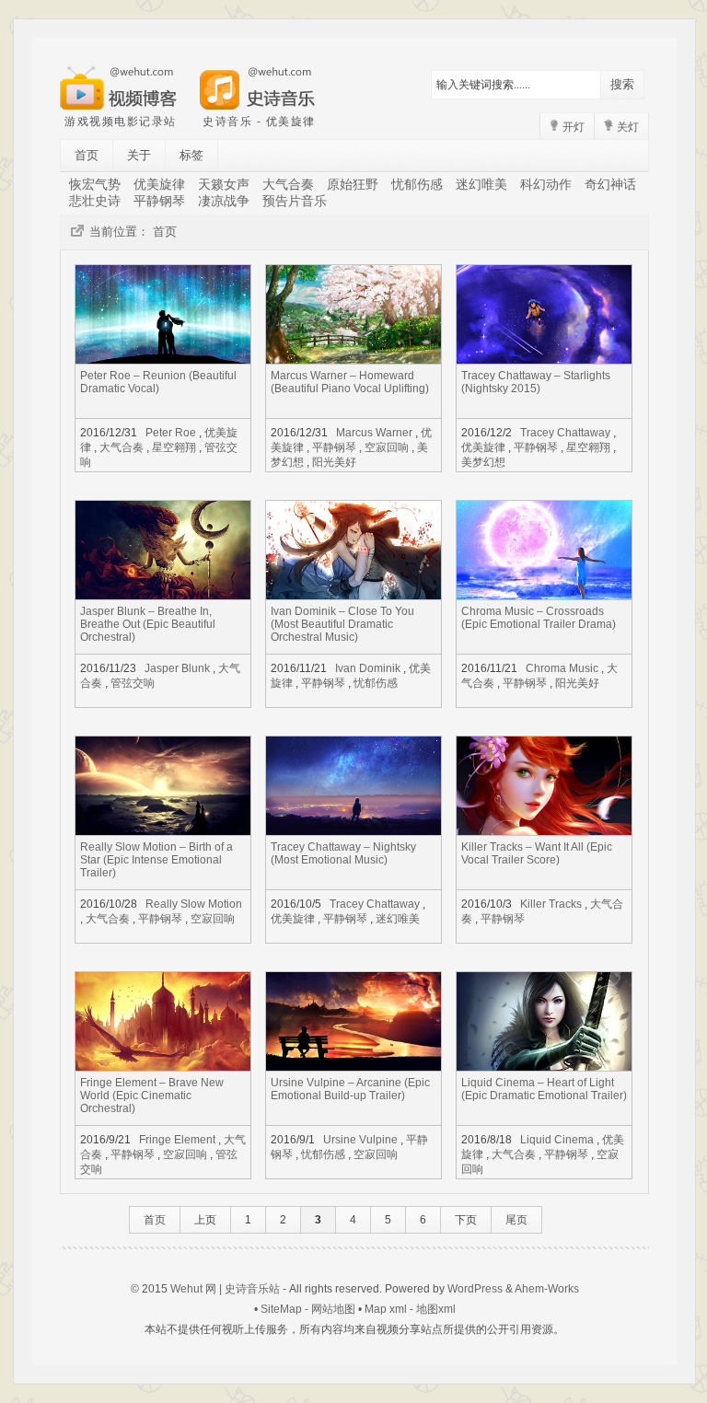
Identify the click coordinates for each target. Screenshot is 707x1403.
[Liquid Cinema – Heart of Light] (544, 1065)
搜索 (622, 84)
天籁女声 (223, 184)
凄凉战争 (223, 200)
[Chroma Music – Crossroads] (544, 594)
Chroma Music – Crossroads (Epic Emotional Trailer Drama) (538, 618)
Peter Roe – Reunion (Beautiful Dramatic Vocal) (158, 382)
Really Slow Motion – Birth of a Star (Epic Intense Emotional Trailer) (156, 860)
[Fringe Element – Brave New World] (162, 1065)
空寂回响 (387, 447)
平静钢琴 (159, 200)
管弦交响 (132, 683)
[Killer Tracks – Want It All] (544, 830)
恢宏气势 (95, 184)
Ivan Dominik (367, 668)
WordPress (475, 1288)
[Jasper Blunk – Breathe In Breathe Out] (162, 594)
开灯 (572, 127)
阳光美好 (334, 462)
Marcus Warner (374, 432)
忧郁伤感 (417, 184)
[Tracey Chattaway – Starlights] (544, 358)
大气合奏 (288, 184)
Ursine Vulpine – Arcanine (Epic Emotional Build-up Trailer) (350, 1089)
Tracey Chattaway (565, 432)
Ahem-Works (547, 1288)
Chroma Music (562, 668)
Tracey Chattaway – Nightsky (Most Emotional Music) (343, 853)
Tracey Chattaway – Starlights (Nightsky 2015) (535, 382)
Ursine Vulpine (360, 1139)
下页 (466, 1219)
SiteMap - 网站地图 (308, 1309)
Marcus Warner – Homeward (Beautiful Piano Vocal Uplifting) (350, 382)
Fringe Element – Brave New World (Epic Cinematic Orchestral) (152, 1095)
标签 (191, 155)
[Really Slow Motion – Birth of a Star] (162, 830)
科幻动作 (546, 184)
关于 (139, 155)
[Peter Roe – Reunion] (162, 358)
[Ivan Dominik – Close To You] (353, 594)
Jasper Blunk (177, 668)
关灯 (626, 127)
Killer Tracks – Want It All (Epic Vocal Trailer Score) (536, 853)
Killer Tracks (551, 904)
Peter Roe (170, 432)
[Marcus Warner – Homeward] (353, 358)
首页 (87, 155)
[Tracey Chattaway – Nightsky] (353, 830)
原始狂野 (352, 184)
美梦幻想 (483, 462)
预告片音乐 (294, 200)
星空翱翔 (174, 447)
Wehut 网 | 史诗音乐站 (225, 1288)
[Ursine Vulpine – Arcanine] (353, 1065)
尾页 (516, 1219)
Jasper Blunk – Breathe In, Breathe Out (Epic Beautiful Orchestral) (147, 624)
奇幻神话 (610, 184)
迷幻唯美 (481, 184)
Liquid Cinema (557, 1139)
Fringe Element (177, 1139)
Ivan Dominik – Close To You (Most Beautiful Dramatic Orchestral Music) (342, 624)
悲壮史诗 (95, 200)
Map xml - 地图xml (410, 1309)
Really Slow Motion (193, 904)
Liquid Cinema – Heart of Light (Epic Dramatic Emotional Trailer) (544, 1089)
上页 (205, 1219)
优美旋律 (159, 184)
